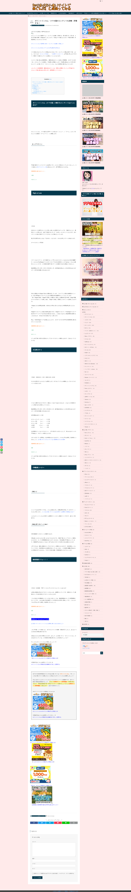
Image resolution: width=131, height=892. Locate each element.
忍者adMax (88, 493)
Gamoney (87, 402)
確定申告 (87, 607)
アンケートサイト (89, 502)
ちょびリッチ (89, 333)
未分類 (86, 624)
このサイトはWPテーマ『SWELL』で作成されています (65, 891)
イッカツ (87, 468)
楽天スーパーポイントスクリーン (93, 460)
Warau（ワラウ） (89, 336)
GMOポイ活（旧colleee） (91, 363)
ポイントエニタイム (90, 344)
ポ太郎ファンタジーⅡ (57, 54)
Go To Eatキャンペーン (90, 574)
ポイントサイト (41, 25)
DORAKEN (88, 407)
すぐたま (88, 339)
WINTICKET (88, 569)
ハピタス (88, 319)
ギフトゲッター (89, 314)
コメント (34, 841)
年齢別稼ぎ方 (88, 596)
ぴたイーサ (88, 449)
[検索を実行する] (101, 653)
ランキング (88, 613)
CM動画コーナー (36, 88)
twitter (87, 549)
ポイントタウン (89, 325)
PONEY (87, 352)
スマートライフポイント (91, 424)
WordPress (88, 540)
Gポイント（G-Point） (90, 347)
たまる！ (88, 391)
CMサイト (88, 361)
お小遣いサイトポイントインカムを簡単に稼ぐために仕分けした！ (47, 623)
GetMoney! (88, 341)
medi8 (87, 496)
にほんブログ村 (85, 648)
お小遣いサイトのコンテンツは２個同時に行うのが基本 (51, 439)
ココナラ (87, 546)
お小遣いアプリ (89, 429)
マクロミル (88, 510)
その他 (87, 566)
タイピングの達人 (44, 54)
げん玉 (87, 358)
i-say (86, 515)
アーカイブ (84, 632)
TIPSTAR (87, 577)
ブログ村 (87, 552)
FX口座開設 (88, 582)
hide (50, 79)
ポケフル (87, 465)
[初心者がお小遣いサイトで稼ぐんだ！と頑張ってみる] (65, 6)
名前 (33, 858)
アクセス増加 (88, 543)
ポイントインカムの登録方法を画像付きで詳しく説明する (45, 664)
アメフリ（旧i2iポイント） (92, 330)
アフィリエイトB (89, 477)
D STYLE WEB (89, 526)
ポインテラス (88, 393)
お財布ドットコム (89, 396)
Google (87, 560)
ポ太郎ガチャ (35, 86)
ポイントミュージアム (90, 385)
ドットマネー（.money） (91, 369)
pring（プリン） (89, 454)
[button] (34, 823)
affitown (87, 482)
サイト (33, 868)
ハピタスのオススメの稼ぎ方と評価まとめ (43, 762)
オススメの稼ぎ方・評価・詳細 (92, 610)
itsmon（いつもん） (90, 438)
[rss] (100, 1)
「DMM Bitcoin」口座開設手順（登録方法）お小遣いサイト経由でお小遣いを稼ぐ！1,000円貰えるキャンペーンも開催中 (92, 250)
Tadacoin (88, 399)
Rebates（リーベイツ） (91, 377)
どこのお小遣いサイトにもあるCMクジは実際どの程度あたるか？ (58, 512)
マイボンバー (88, 485)
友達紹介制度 (88, 563)
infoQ (87, 513)
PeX (86, 372)
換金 (86, 618)
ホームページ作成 (89, 529)
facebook (87, 554)
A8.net (87, 474)
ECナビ (87, 328)
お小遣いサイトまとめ (90, 303)
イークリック (88, 499)
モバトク (88, 418)
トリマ (87, 446)
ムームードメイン (89, 538)
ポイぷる (88, 350)
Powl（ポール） (89, 432)
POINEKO (87, 383)
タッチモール (88, 410)
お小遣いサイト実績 (90, 580)
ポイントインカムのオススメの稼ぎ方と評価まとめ (44, 658)
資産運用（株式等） (90, 585)
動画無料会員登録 (89, 591)
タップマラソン (38, 83)
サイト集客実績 (89, 599)
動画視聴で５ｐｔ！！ (37, 93)
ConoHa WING (89, 532)
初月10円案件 (88, 615)
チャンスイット (89, 366)
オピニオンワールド (90, 504)
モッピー (88, 322)
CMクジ (36, 89)
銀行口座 (87, 604)
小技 (86, 621)
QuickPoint (88, 440)
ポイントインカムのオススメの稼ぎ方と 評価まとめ (43, 742)
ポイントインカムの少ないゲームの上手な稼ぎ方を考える (45, 48)
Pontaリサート (89, 507)
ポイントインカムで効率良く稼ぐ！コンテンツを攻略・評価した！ (47, 43)
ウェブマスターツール (90, 557)
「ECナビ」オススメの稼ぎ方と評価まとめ (92, 77)
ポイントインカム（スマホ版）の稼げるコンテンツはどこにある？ (48, 82)
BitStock (87, 443)
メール (34, 863)
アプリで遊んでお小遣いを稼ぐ (92, 571)
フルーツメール (89, 374)
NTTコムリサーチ (89, 518)
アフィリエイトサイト (90, 471)
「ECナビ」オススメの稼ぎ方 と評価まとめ (41, 785)
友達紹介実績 (88, 602)
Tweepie (87, 426)
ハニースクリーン (89, 457)
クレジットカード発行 (90, 593)
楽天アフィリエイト (90, 490)
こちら (92, 188)
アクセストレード (89, 487)
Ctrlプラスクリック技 (42, 167)
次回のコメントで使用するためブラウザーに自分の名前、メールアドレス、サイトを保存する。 (54, 873)
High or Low (35, 85)
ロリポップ (88, 535)
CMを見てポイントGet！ (40, 91)
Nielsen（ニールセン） (90, 521)
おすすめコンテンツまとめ (91, 306)
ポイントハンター (89, 415)
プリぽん (87, 413)
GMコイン (88, 462)
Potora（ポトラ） (89, 388)
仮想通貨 (88, 588)
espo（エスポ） (89, 404)
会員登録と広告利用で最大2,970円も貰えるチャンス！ (45, 805)
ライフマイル (88, 421)
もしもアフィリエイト (90, 479)
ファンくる (88, 524)
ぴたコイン (88, 435)
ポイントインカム (35, 25)
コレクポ (87, 380)
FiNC (86, 451)
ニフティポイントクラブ (91, 355)
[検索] (102, 1)
